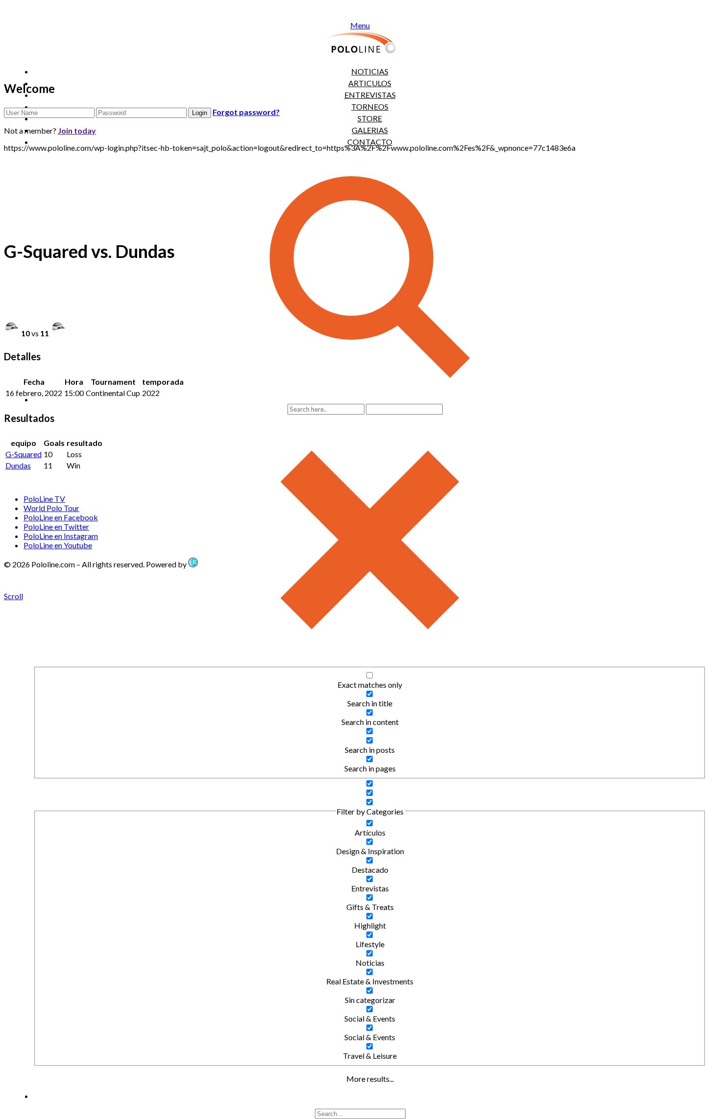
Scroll (13, 596)
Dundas (18, 465)
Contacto (369, 141)
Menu (360, 25)
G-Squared (23, 454)
